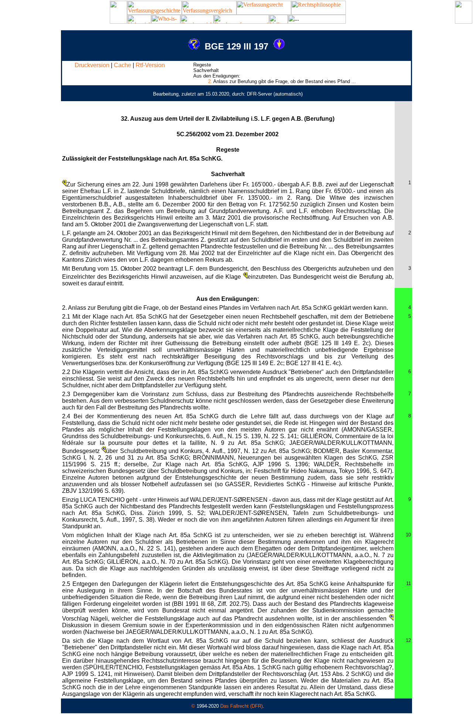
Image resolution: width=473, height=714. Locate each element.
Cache (122, 65)
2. (210, 81)
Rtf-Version (150, 65)
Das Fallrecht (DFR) (241, 706)
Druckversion (92, 65)
